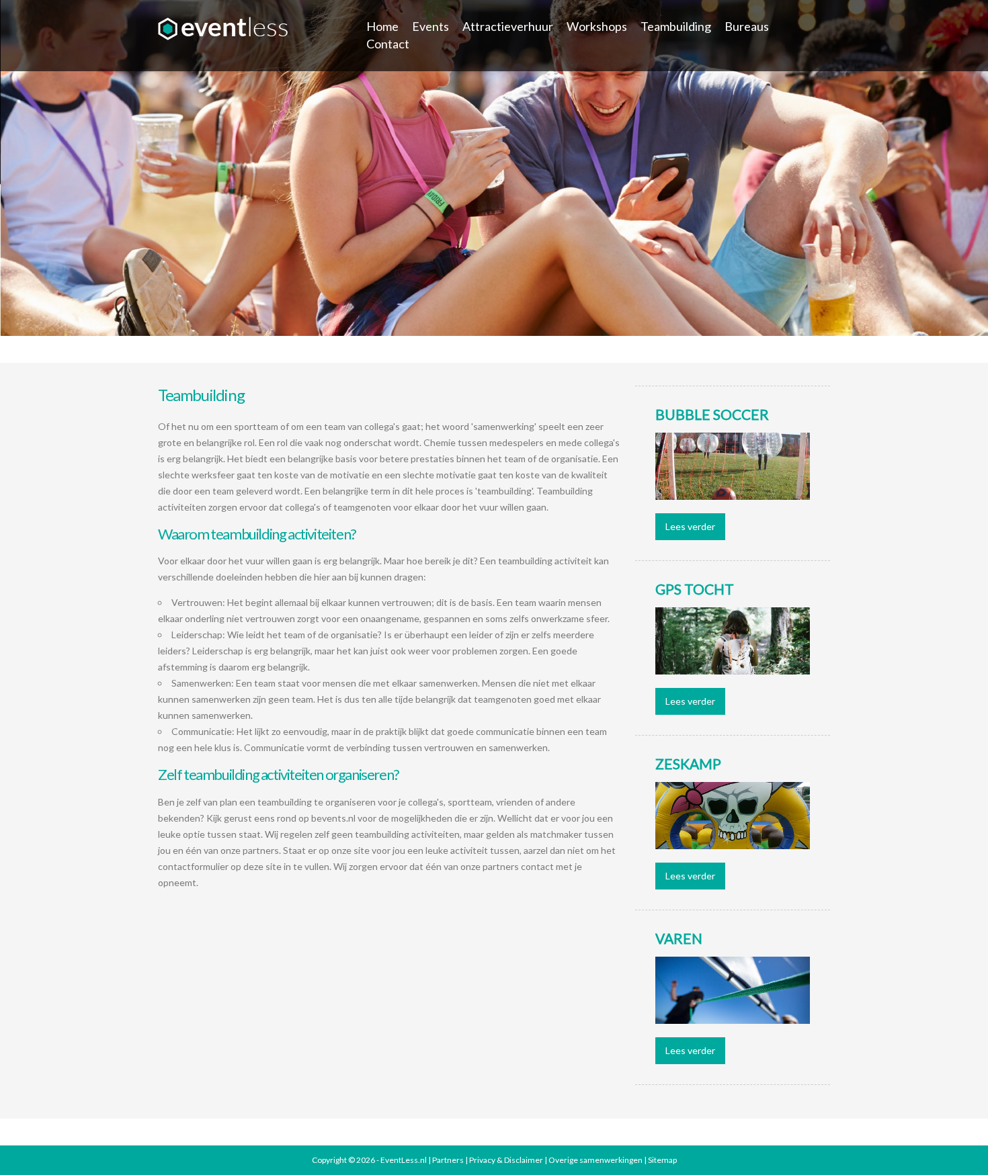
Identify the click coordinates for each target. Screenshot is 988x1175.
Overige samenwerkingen (595, 1160)
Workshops (597, 26)
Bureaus (747, 26)
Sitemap (662, 1160)
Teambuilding (676, 26)
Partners (448, 1160)
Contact (387, 43)
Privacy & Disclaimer (506, 1160)
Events (430, 26)
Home (382, 26)
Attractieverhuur (507, 26)
